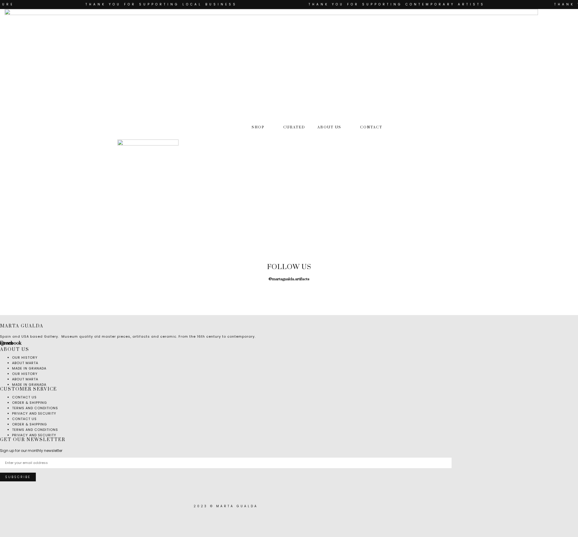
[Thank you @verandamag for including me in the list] (480, 291)
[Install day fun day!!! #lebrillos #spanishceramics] (161, 291)
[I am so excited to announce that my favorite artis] (33, 291)
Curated (294, 127)
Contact (371, 127)
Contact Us (24, 418)
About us (329, 127)
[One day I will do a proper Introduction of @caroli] (289, 291)
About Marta (25, 379)
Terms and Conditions (35, 429)
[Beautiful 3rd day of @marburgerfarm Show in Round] (225, 291)
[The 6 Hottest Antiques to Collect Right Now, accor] (416, 291)
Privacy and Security (34, 413)
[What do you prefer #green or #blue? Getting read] (352, 291)
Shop (258, 127)
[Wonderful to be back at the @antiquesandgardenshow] (544, 291)
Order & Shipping (29, 424)
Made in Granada (29, 368)
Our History (25, 373)
